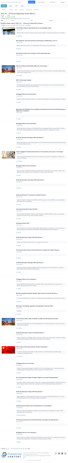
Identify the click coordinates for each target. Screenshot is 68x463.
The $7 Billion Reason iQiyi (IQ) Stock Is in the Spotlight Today (34, 28)
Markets (4, 6)
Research (51, 20)
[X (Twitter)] (56, 455)
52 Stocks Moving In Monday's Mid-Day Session (30, 137)
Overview (11, 9)
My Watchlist (52, 2)
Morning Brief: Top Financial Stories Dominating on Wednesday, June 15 (37, 40)
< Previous (3, 25)
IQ (34, 13)
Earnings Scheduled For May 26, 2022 (27, 209)
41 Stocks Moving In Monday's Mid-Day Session (30, 262)
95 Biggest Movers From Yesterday (26, 123)
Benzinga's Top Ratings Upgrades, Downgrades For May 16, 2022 (35, 306)
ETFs (16, 6)
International (28, 9)
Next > (29, 25)
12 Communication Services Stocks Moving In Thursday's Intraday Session (38, 420)
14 (25, 25)
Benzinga (19, 48)
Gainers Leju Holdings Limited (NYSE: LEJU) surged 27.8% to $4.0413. (33, 242)
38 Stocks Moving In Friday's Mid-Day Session (29, 237)
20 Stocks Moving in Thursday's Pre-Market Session (31, 195)
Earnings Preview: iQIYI (23, 223)
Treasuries (36, 9)
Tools (22, 6)
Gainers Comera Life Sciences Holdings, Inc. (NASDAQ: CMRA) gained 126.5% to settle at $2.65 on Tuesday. (41, 99)
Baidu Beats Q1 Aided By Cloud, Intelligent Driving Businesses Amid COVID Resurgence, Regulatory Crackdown (41, 110)
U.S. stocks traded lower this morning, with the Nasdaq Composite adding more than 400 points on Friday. (41, 298)
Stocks (10, 6)
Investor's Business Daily (21, 415)
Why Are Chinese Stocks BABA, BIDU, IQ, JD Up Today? (32, 66)
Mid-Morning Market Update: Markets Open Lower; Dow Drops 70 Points (37, 293)
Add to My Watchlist (26, 18)
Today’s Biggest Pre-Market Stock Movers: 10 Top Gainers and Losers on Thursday (40, 151)
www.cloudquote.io (45, 452)
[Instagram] (65, 455)
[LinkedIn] (62, 455)
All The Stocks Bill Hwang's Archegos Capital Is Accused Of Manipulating (37, 377)
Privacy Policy (42, 455)
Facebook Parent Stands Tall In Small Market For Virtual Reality (34, 405)
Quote (12, 20)
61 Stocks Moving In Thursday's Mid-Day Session (30, 180)
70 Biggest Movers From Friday (25, 363)
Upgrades (19, 310)
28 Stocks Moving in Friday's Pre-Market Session (30, 332)
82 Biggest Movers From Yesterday (26, 94)
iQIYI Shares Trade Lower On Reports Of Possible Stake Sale (33, 53)
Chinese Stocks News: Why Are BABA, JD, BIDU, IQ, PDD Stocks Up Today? (37, 318)
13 (23, 25)
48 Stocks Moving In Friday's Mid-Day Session (29, 391)
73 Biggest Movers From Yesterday (26, 279)
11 (19, 25)
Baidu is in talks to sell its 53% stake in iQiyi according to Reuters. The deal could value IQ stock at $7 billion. (41, 32)
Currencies (21, 9)
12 (21, 25)
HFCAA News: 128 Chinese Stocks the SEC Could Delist (32, 347)
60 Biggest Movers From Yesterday (26, 432)
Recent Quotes (41, 2)
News (16, 9)
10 (16, 25)
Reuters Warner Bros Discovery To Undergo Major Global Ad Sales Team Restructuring (36, 45)
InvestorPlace (20, 75)
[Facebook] (59, 455)
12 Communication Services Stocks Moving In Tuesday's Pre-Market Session (38, 250)
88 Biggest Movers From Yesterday (26, 165)
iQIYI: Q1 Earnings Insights (24, 80)
